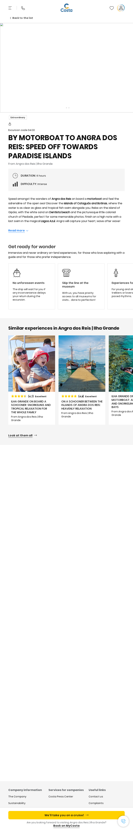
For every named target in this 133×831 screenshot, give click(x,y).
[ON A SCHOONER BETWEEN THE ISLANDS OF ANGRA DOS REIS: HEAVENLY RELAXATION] (82, 380)
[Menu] (10, 8)
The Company (17, 796)
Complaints (96, 803)
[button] (111, 8)
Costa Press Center (60, 796)
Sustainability (16, 803)
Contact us (96, 796)
